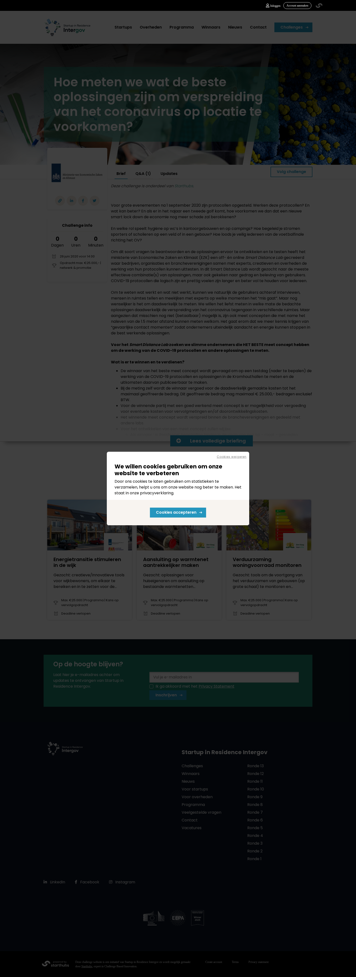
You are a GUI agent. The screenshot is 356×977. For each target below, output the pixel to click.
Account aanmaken (297, 5)
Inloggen (275, 6)
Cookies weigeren (232, 457)
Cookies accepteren (176, 512)
